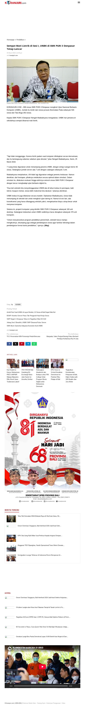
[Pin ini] (21, 344)
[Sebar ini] (9, 344)
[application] (42, 666)
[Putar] (7, 686)
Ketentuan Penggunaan (54, 703)
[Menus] (78, 2)
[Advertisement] (42, 21)
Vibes (63, 703)
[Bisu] (74, 686)
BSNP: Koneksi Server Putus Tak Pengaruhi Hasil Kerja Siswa (28, 316)
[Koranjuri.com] (15, 2)
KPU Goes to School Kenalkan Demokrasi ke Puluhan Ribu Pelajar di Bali (56, 374)
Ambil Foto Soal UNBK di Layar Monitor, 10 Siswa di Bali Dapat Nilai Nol (31, 312)
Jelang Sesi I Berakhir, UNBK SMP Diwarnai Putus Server (26, 322)
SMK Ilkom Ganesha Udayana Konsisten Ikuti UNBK (25, 326)
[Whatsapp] (34, 344)
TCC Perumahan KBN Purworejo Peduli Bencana (23, 335)
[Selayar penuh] (78, 686)
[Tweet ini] (15, 344)
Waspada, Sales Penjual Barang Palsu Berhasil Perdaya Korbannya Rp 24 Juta (62, 336)
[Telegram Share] (28, 344)
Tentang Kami (41, 703)
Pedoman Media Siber (29, 703)
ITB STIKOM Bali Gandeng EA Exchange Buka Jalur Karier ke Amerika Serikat (27, 374)
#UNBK (18, 304)
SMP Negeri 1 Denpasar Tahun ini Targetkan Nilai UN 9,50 (26, 319)
